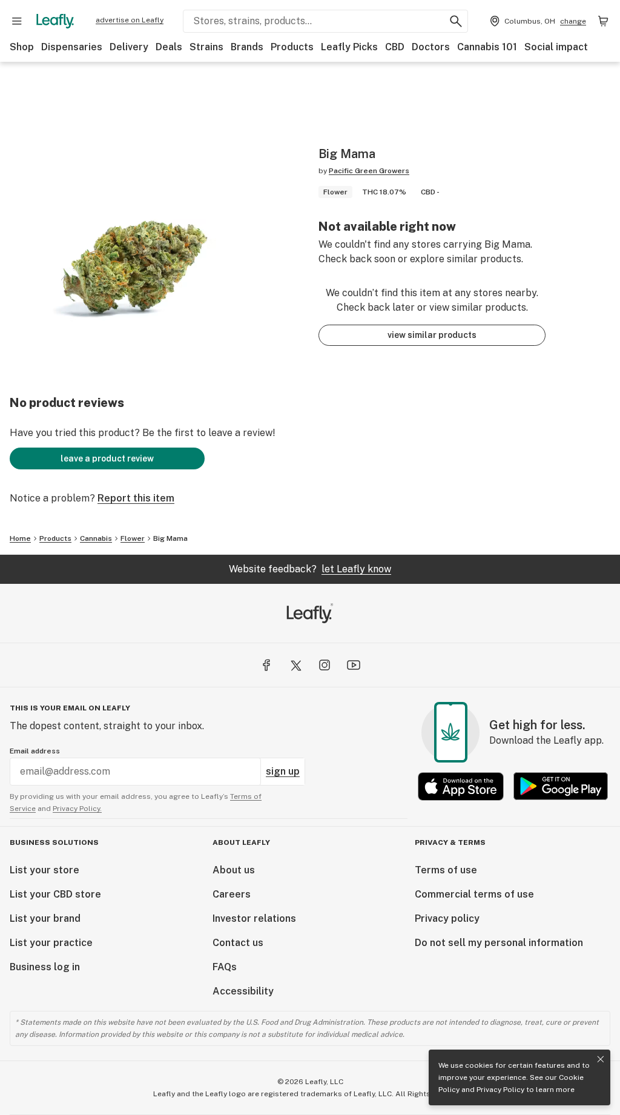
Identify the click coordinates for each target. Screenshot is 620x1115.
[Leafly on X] (295, 665)
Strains (206, 47)
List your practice (51, 942)
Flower (132, 538)
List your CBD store (55, 894)
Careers (232, 894)
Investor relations (254, 918)
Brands (247, 47)
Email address (35, 751)
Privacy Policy (500, 1089)
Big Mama (170, 538)
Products (292, 47)
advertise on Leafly (129, 20)
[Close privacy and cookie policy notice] (600, 1059)
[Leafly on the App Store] (461, 786)
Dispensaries (71, 47)
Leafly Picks (349, 47)
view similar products (432, 335)
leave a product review (107, 458)
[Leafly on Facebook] (266, 665)
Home (20, 538)
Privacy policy (447, 918)
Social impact (556, 47)
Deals (169, 47)
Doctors (431, 47)
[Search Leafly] (456, 21)
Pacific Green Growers (369, 171)
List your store (44, 870)
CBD (394, 47)
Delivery (129, 47)
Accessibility (243, 991)
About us (234, 870)
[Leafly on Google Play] (560, 786)
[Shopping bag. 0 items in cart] (603, 21)
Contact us (238, 942)
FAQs (225, 967)
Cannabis (96, 538)
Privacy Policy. (77, 808)
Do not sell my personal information (499, 942)
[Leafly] (55, 21)
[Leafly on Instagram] (324, 665)
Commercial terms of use (474, 894)
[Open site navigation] (17, 21)
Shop (22, 47)
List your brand (45, 918)
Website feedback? (310, 569)
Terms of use (446, 870)
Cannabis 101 (487, 47)
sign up (283, 771)
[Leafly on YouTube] (353, 665)
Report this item (135, 498)
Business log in (45, 967)
